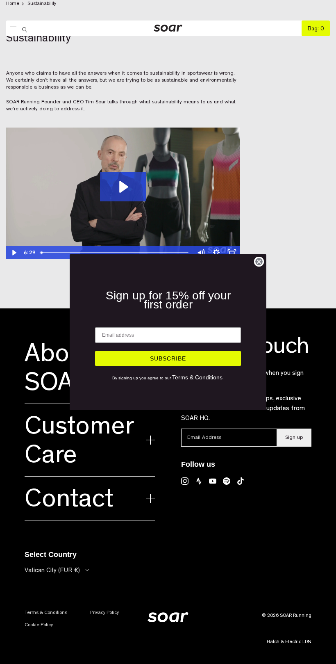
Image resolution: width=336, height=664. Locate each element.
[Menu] (11, 29)
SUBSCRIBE (168, 358)
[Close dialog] (259, 262)
